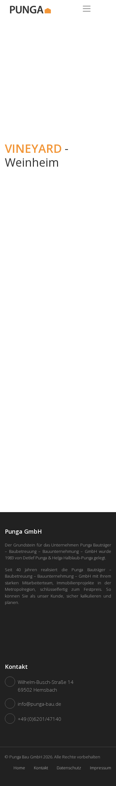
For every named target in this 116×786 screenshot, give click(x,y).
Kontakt (41, 768)
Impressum (100, 768)
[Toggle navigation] (86, 9)
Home (19, 768)
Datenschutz (69, 768)
